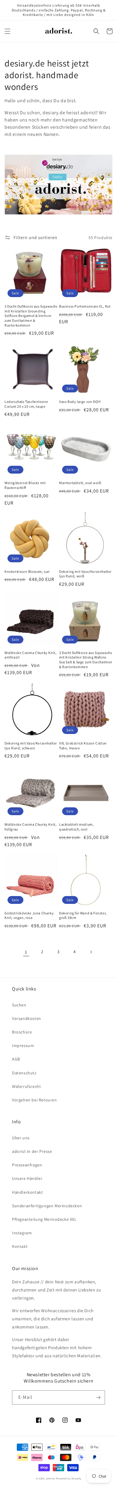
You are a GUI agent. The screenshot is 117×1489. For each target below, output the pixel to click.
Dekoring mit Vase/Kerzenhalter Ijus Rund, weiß (85, 574)
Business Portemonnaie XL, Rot (84, 306)
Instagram (22, 1233)
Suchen (19, 1005)
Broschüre (22, 1032)
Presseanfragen (27, 1165)
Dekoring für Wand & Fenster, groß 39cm (83, 915)
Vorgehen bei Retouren (34, 1100)
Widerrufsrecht (26, 1086)
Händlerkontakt (27, 1192)
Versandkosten (26, 1018)
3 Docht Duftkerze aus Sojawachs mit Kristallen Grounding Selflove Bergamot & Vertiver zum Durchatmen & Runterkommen (31, 315)
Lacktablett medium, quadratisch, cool (76, 826)
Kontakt (20, 1246)
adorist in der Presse (32, 1151)
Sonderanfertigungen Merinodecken (47, 1205)
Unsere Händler (27, 1178)
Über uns (21, 1138)
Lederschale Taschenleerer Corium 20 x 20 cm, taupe (26, 404)
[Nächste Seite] (91, 952)
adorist (50, 1478)
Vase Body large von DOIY (80, 401)
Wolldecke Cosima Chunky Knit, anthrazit (30, 655)
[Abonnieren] (98, 1397)
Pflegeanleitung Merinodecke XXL (44, 1219)
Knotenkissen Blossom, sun (27, 571)
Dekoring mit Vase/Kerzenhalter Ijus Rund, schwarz (30, 745)
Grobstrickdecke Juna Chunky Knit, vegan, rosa (29, 915)
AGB (16, 1059)
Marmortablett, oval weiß (80, 482)
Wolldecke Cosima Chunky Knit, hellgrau (30, 826)
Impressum (23, 1045)
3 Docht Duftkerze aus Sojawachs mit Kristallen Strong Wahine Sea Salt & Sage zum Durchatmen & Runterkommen (85, 659)
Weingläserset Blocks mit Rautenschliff (25, 485)
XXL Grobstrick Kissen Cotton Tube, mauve (83, 745)
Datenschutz (24, 1073)
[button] (7, 31)
